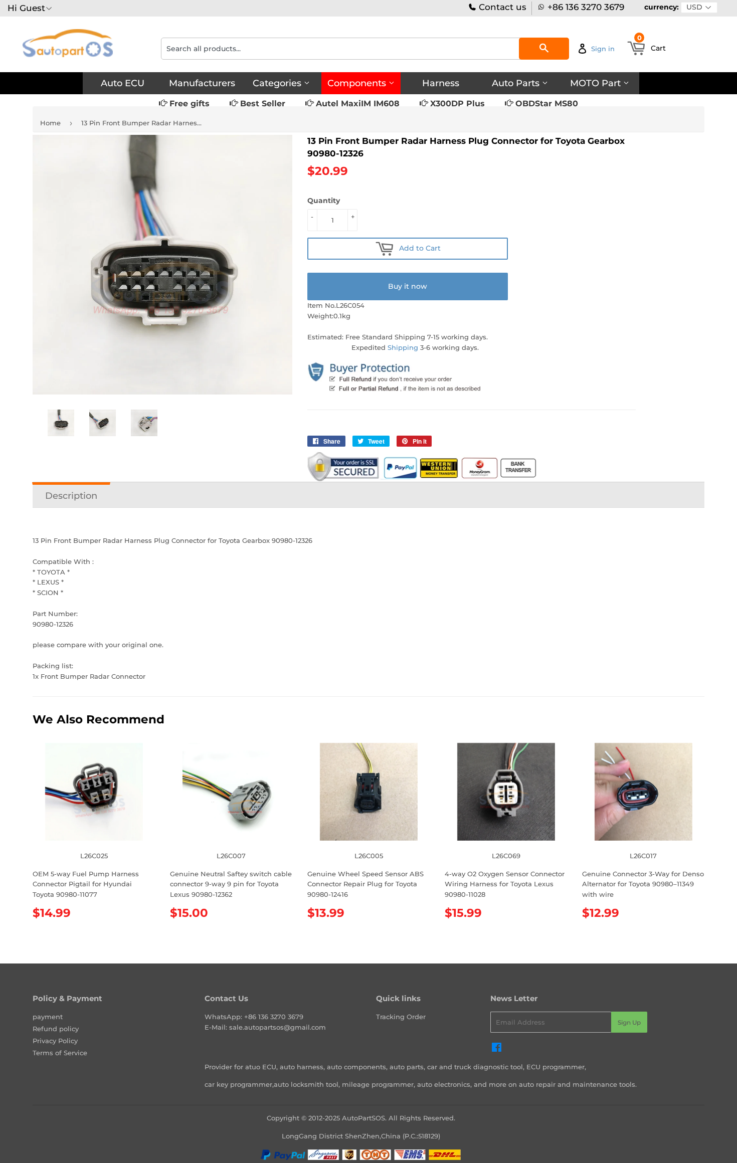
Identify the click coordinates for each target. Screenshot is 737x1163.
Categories (278, 83)
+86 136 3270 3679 (585, 7)
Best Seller (261, 103)
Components (358, 83)
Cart (651, 45)
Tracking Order (401, 1017)
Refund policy (56, 1029)
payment (48, 1017)
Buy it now (407, 286)
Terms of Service (60, 1053)
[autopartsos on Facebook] (496, 1049)
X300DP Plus (456, 103)
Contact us (501, 7)
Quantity (323, 200)
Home (50, 123)
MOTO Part (596, 83)
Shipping (403, 347)
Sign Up (629, 1022)
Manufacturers (202, 83)
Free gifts (188, 103)
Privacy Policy (55, 1041)
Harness (440, 83)
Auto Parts (517, 83)
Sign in (603, 49)
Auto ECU (122, 83)
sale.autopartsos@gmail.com (277, 1027)
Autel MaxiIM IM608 (356, 103)
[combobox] (365, 49)
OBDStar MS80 (545, 103)
